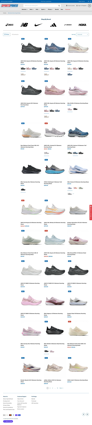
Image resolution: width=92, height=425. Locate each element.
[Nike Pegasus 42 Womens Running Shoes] (54, 300)
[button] (90, 212)
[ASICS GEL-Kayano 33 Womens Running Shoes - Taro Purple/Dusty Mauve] (28, 68)
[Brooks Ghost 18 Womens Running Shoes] (78, 300)
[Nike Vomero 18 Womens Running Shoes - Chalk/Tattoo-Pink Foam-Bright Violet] (75, 187)
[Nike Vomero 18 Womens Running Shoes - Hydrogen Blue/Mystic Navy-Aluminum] (69, 187)
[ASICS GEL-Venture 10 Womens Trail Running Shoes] (78, 132)
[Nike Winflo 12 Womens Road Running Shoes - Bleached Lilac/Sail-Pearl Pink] (52, 351)
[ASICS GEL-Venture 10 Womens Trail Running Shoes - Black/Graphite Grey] (80, 152)
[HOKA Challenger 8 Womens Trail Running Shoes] (54, 169)
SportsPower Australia (12, 418)
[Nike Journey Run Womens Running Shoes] (31, 169)
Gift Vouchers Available (6, 1)
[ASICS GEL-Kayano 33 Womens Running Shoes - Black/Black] (23, 68)
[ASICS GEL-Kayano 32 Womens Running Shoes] (54, 240)
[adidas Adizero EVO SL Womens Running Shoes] (54, 367)
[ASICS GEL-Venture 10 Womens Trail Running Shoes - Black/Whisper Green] (69, 152)
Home (4, 13)
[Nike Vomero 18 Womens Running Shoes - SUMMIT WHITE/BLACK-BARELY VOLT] (80, 187)
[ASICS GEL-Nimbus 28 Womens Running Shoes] (54, 210)
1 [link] (47, 388)
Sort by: (74, 34)
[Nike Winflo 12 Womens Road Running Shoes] (54, 331)
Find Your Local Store (46, 1)
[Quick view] (40, 40)
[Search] (59, 5)
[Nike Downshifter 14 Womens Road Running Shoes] (78, 240)
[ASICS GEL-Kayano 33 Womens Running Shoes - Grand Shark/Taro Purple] (34, 68)
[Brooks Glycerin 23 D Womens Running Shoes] (31, 367)
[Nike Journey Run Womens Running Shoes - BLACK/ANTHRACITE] (23, 189)
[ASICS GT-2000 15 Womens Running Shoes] (31, 270)
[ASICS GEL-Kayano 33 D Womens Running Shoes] (31, 90)
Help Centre (82, 1)
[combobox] (42, 5)
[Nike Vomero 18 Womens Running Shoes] (78, 169)
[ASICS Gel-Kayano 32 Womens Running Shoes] (31, 210)
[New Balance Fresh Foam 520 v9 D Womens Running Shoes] (31, 132)
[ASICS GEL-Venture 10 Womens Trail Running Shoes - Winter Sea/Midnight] (75, 152)
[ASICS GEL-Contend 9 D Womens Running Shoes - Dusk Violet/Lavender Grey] (46, 153)
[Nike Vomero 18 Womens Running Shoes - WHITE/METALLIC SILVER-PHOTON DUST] (69, 193)
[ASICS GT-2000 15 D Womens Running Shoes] (54, 270)
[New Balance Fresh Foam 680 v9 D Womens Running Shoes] (78, 331)
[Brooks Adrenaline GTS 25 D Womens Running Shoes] (78, 210)
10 (57, 388)
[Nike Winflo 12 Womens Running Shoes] (78, 90)
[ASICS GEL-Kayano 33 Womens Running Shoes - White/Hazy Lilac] (23, 74)
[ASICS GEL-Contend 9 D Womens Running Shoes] (54, 132)
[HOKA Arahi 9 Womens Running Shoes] (78, 367)
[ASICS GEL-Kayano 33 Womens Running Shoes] (31, 48)
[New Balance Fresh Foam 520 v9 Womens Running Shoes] (31, 240)
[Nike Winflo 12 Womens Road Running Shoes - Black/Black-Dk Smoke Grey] (46, 351)
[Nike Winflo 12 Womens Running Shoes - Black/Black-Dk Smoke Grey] (75, 109)
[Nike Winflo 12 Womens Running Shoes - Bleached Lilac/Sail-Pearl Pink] (69, 109)
